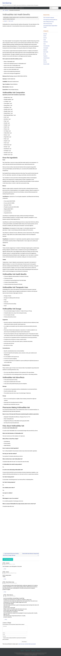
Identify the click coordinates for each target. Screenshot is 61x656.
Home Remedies (46, 45)
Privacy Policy (27, 650)
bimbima (7, 3)
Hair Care (45, 37)
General (44, 35)
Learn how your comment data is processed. (27, 643)
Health (44, 39)
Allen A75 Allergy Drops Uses (48, 21)
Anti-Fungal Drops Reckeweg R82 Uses (50, 19)
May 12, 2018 (11, 21)
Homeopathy (45, 47)
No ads (44, 53)
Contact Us (22, 650)
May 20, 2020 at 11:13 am (10, 564)
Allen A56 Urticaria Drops (47, 23)
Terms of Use (33, 650)
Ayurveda (6, 10)
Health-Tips (45, 41)
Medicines (45, 49)
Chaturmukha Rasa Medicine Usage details (30, 553)
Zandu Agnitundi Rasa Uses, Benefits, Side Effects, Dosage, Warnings (11, 554)
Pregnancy (45, 55)
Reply (5, 568)
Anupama (5, 21)
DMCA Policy (38, 650)
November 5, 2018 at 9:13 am (11, 572)
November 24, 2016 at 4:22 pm (11, 583)
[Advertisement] (19, 33)
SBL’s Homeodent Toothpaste (48, 17)
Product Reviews (46, 57)
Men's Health (45, 51)
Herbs (44, 43)
